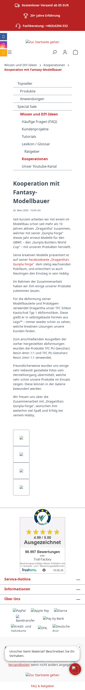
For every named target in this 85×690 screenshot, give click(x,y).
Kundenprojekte (35, 129)
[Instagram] (3, 44)
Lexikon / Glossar (36, 144)
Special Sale (27, 106)
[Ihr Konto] (65, 52)
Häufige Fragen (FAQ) (39, 121)
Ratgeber (32, 151)
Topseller (24, 83)
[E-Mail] (3, 52)
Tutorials (29, 136)
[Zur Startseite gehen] (42, 41)
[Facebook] (3, 36)
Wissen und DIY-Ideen (38, 114)
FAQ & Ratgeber (42, 686)
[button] (75, 669)
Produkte (27, 91)
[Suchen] (54, 52)
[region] (42, 462)
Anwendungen (31, 98)
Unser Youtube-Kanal (39, 166)
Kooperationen (35, 158)
